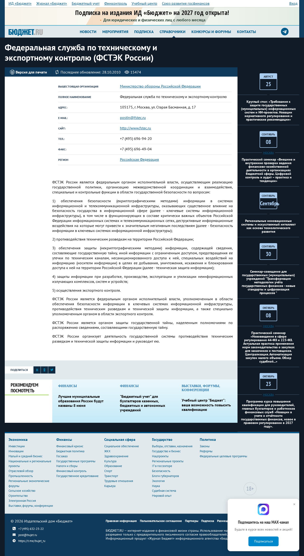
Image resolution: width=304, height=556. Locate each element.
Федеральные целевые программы (223, 456)
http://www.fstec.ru (135, 128)
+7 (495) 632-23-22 (31, 528)
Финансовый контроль (71, 471)
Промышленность (21, 476)
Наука (156, 486)
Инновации (16, 451)
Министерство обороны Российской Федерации (160, 86)
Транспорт (111, 476)
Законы (205, 446)
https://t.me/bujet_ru (31, 541)
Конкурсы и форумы (211, 31)
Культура (110, 461)
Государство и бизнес (166, 451)
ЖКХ (107, 451)
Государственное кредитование (77, 476)
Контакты (246, 31)
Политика (208, 439)
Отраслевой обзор (21, 471)
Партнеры (191, 521)
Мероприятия (115, 31)
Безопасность (161, 471)
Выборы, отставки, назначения (172, 446)
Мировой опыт (161, 496)
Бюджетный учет (86, 3)
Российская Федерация (139, 159)
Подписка (144, 31)
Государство (162, 439)
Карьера (109, 486)
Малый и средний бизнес (26, 456)
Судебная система (164, 491)
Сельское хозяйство (22, 491)
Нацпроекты (160, 456)
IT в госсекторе (162, 466)
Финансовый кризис (69, 446)
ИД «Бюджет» (20, 3)
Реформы (206, 451)
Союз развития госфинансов (185, 3)
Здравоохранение (116, 456)
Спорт (108, 471)
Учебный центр (144, 3)
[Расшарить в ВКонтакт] (37, 371)
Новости (88, 31)
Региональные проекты (168, 461)
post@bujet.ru (27, 535)
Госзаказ (62, 456)
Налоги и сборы (67, 466)
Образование (113, 466)
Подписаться (263, 541)
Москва (268, 152)
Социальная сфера (119, 439)
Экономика (18, 439)
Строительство (18, 496)
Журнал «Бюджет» (51, 3)
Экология (158, 481)
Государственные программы (75, 461)
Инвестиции (17, 446)
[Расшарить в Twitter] (51, 371)
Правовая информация (121, 521)
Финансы (64, 439)
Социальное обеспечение (121, 446)
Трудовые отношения (118, 481)
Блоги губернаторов (165, 476)
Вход (293, 3)
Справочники (172, 31)
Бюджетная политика (70, 451)
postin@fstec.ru (133, 117)
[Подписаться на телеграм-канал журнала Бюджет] (285, 31)
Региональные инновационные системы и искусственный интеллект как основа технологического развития (268, 226)
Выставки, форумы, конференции (31, 506)
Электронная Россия (22, 501)
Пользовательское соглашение (161, 521)
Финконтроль (115, 3)
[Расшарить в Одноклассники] (44, 371)
